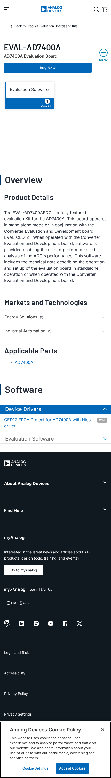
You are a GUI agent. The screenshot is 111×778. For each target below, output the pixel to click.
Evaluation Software (29, 89)
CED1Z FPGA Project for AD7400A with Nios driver (54, 422)
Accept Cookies (72, 768)
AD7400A (24, 362)
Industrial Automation (27, 330)
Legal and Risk (16, 652)
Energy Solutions (23, 317)
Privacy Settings (18, 714)
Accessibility (14, 673)
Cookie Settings (35, 768)
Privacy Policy (16, 693)
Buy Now (48, 68)
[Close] (102, 729)
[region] (55, 749)
